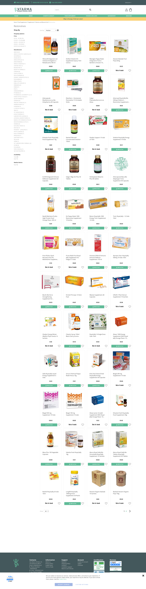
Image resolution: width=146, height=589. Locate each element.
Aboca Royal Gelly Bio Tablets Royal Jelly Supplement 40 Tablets (120, 454)
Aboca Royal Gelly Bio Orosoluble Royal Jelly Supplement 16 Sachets (97, 454)
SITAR (16, 145)
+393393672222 (38, 570)
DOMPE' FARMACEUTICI (21, 77)
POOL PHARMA (19, 133)
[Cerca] (90, 9)
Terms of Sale (49, 567)
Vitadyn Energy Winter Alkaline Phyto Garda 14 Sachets (50, 336)
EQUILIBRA (18, 79)
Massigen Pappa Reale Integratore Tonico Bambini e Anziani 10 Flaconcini (97, 61)
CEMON (17, 71)
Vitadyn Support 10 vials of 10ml (97, 138)
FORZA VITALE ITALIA (20, 96)
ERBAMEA (17, 85)
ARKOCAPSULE (19, 60)
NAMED (17, 124)
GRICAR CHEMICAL (20, 102)
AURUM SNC (18, 65)
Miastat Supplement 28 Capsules (97, 296)
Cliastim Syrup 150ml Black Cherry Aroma (72, 335)
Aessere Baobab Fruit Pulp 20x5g (120, 60)
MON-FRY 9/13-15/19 (40, 2)
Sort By (42, 30)
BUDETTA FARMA (19, 69)
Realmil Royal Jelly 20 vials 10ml (50, 493)
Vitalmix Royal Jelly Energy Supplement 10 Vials (121, 138)
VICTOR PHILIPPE (19, 151)
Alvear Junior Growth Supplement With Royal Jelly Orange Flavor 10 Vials (97, 415)
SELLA (16, 139)
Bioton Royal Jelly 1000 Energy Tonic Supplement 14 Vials (98, 218)
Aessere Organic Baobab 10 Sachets (97, 493)
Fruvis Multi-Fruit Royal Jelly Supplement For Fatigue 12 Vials (73, 257)
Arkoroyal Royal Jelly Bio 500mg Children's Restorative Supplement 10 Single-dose (120, 100)
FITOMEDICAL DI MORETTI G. (23, 95)
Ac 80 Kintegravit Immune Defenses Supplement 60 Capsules (50, 179)
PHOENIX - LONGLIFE (20, 129)
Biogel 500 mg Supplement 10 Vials (48, 414)
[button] (128, 3)
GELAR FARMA (18, 98)
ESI (15, 89)
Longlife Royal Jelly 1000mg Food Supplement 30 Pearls (73, 493)
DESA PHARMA (19, 75)
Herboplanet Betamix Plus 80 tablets (96, 178)
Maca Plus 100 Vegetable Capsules (50, 453)
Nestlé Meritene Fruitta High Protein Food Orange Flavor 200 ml (49, 218)
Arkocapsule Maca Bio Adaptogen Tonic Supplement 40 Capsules (121, 179)
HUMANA (17, 106)
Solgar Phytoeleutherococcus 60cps (97, 100)
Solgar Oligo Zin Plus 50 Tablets (73, 178)
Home (15, 22)
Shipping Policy (66, 563)
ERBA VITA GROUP (20, 83)
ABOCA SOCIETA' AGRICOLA (22, 54)
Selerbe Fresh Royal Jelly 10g (73, 453)
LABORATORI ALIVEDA (21, 116)
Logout (79, 563)
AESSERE (17, 56)
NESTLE (17, 128)
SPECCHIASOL (18, 149)
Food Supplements (22, 22)
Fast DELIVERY (57, 2)
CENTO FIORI (18, 73)
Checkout (80, 565)
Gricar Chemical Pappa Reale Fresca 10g (73, 375)
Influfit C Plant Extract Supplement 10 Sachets (120, 296)
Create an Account (83, 562)
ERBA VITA (17, 81)
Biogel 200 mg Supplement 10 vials (119, 375)
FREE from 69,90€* (22, 2)
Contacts (64, 565)
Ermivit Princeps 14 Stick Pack (74, 296)
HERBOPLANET (19, 104)
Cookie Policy (49, 565)
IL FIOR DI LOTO (19, 108)
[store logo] (33, 9)
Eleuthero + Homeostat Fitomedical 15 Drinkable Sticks (74, 100)
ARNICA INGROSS (19, 64)
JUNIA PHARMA (19, 114)
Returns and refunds (67, 568)
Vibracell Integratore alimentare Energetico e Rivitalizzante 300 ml (50, 61)
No (16, 159)
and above (20, 46)
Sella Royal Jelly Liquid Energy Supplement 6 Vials (49, 375)
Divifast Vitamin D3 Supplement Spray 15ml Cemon (73, 61)
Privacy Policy (49, 563)
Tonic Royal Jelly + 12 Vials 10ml (121, 217)
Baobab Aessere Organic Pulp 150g (121, 493)
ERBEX (16, 87)
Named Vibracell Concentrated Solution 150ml (73, 139)
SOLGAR (17, 147)
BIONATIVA (18, 67)
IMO (16, 110)
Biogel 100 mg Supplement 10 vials (72, 414)
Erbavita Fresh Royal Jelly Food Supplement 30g (121, 414)
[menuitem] (16, 16)
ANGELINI (17, 58)
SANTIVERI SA (18, 137)
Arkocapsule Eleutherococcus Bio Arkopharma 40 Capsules (50, 100)
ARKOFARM (18, 62)
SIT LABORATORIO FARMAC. (22, 143)
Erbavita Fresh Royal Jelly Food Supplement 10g (50, 138)
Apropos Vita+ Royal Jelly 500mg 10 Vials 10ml (121, 256)
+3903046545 (33, 568)
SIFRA (16, 141)
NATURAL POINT (19, 126)
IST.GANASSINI (19, 112)
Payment (64, 562)
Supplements (31, 22)
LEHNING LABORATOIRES (22, 118)
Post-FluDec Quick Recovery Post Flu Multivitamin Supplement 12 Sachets (50, 258)
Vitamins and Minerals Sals (41, 22)
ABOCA (17, 52)
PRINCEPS (17, 135)
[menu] (73, 15)
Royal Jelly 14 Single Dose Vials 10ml (97, 335)
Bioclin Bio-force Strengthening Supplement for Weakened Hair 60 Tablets (48, 297)
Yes (16, 157)
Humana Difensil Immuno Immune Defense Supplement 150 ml (98, 257)
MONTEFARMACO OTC (21, 122)
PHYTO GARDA (19, 131)
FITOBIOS (17, 93)
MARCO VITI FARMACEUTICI (22, 120)
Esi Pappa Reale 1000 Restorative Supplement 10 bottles (73, 218)
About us (48, 562)
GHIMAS (17, 100)
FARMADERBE (18, 91)
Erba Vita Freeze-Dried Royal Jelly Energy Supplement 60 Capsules (97, 375)
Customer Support (67, 567)
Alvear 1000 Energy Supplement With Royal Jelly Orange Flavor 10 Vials (120, 336)
